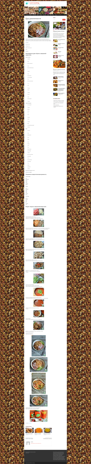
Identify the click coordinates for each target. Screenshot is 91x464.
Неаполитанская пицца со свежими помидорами (61, 84)
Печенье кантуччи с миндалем (61, 80)
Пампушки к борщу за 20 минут (59, 31)
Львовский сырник (61, 47)
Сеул (26, 17)
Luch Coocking (34, 3)
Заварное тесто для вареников (61, 56)
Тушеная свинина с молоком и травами (61, 76)
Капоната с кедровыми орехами (59, 69)
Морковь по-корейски (38, 433)
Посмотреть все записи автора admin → (36, 443)
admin (57, 70)
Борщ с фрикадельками (61, 39)
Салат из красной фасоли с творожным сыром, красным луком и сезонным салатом (61, 89)
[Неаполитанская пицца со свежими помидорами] (55, 86)
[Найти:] (59, 19)
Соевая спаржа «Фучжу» (29, 433)
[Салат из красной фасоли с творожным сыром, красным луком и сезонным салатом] (55, 90)
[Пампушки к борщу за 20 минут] (59, 29)
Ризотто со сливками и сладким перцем (61, 93)
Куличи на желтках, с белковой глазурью (58, 101)
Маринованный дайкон (47, 433)
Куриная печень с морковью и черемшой (58, 100)
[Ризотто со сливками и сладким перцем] (55, 95)
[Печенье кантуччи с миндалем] (55, 82)
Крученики (59, 51)
